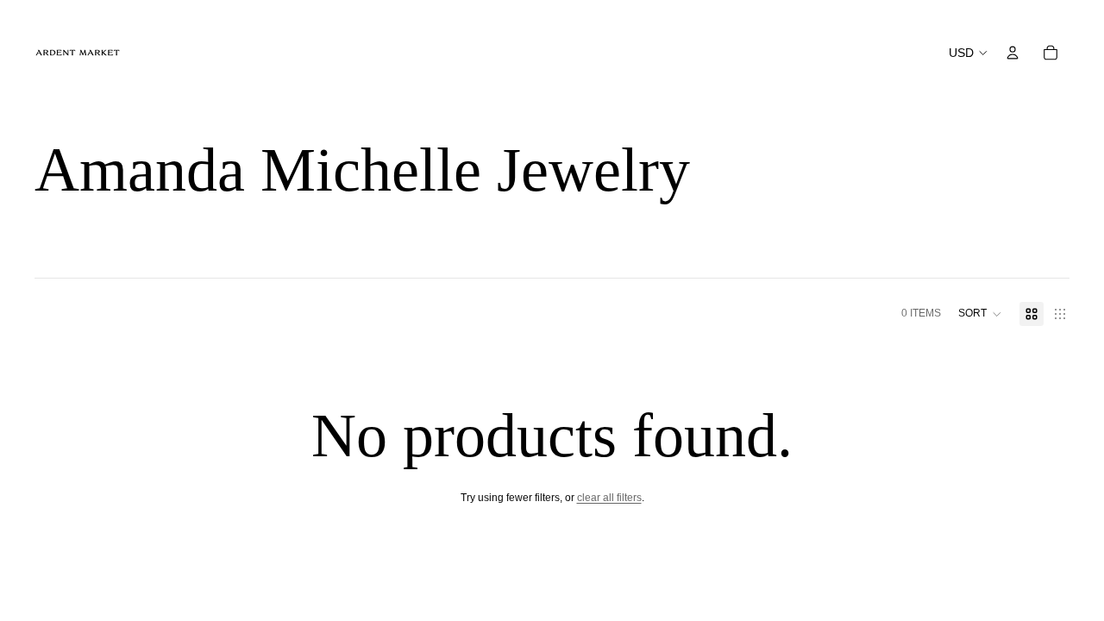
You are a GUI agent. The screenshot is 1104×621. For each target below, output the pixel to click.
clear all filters (609, 498)
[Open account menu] (1013, 53)
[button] (980, 314)
